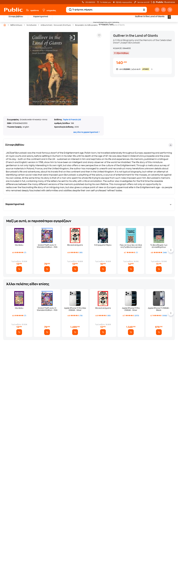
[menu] (27, 10)
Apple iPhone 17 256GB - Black (159, 309)
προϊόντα (34, 10)
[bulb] (44, 10)
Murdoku (19, 245)
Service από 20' (143, 2)
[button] (165, 2)
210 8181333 (90, 2)
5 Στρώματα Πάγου (103, 245)
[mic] (144, 9)
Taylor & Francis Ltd (72, 119)
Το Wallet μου (105, 2)
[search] (70, 10)
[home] (13, 9)
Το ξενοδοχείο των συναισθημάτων (158, 246)
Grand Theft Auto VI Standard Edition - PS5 (47, 246)
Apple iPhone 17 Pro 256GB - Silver (131, 309)
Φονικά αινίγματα (75, 245)
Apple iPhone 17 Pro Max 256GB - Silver (75, 309)
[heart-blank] (157, 9)
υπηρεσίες (51, 10)
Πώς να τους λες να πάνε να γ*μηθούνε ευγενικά (131, 246)
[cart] (169, 9)
